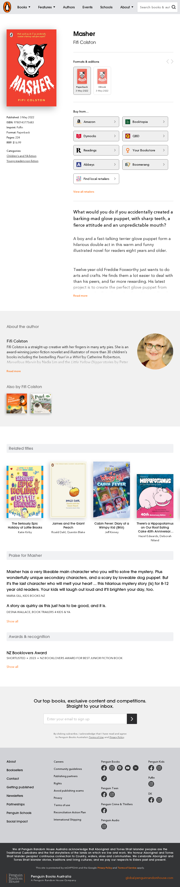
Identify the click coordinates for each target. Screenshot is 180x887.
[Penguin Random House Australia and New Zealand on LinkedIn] (136, 768)
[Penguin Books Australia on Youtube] (128, 768)
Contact (13, 779)
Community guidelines (68, 769)
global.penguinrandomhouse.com (149, 877)
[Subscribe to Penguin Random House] (132, 719)
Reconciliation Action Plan (70, 812)
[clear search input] (174, 7)
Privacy (58, 798)
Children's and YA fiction (21, 156)
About (11, 761)
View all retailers (83, 191)
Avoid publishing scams (69, 790)
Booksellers (15, 770)
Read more (80, 295)
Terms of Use (96, 737)
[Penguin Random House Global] (19, 877)
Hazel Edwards (148, 536)
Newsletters (15, 796)
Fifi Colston (84, 42)
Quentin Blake (76, 532)
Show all (12, 621)
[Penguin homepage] (7, 7)
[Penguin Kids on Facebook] (151, 768)
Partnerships (16, 804)
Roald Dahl (58, 532)
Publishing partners (65, 776)
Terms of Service (127, 867)
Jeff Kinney (112, 532)
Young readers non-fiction (22, 161)
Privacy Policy (117, 737)
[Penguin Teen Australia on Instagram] (112, 794)
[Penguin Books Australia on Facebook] (104, 768)
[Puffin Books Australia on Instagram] (151, 784)
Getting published (20, 787)
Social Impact (17, 821)
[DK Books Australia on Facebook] (151, 800)
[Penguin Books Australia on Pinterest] (120, 768)
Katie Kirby (25, 532)
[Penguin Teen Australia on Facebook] (104, 794)
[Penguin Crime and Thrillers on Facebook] (104, 810)
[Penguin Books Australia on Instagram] (112, 768)
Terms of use (62, 805)
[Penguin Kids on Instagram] (159, 768)
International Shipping (67, 819)
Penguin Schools (19, 813)
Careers (58, 761)
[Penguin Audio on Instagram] (104, 826)
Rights (58, 783)
